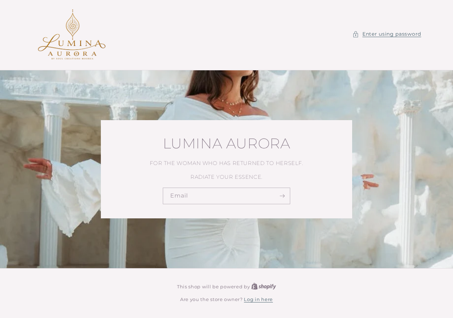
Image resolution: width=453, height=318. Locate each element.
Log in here (258, 299)
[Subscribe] (282, 196)
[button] (386, 34)
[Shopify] (263, 286)
